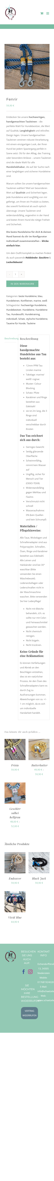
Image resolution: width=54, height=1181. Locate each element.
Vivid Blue (15, 917)
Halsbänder (32, 257)
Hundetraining (32, 314)
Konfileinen (26, 300)
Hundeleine (28, 309)
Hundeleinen (13, 300)
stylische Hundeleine (36, 318)
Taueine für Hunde (16, 323)
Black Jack (39, 878)
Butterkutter (40, 765)
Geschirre (44, 257)
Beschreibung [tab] (10, 338)
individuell (11, 318)
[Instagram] (30, 971)
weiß (44, 300)
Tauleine (31, 323)
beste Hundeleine (28, 296)
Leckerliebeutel (14, 262)
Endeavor (15, 878)
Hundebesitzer (13, 309)
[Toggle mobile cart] (41, 13)
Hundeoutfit (17, 314)
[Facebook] (23, 971)
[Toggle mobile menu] (48, 13)
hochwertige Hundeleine (33, 305)
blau (40, 296)
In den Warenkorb (22, 283)
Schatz (21, 318)
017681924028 (46, 982)
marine (37, 300)
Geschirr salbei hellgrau (15, 813)
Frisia (15, 765)
